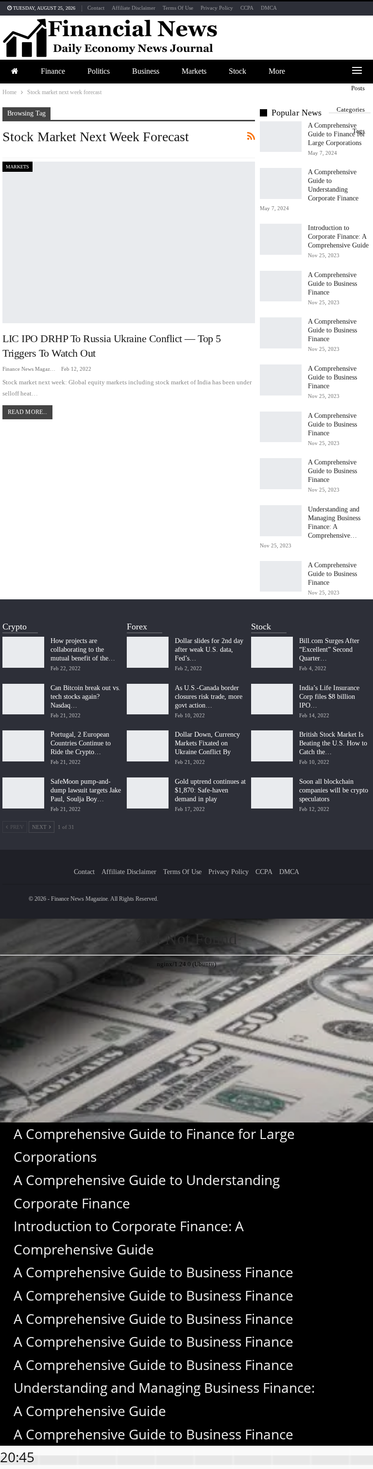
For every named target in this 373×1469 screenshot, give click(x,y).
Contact (95, 8)
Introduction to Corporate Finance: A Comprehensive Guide (338, 236)
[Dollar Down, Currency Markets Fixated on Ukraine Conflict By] (148, 745)
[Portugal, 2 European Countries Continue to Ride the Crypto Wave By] (23, 745)
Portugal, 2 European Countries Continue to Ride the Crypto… (81, 743)
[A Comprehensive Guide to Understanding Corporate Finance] (281, 183)
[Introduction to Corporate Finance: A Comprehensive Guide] (281, 239)
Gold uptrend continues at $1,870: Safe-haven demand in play (210, 790)
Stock (237, 71)
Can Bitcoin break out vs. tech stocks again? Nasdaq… (85, 696)
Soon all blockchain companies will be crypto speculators (333, 790)
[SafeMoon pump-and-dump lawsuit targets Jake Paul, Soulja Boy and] (23, 793)
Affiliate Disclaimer (133, 8)
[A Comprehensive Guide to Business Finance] (281, 286)
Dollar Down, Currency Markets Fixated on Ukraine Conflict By (207, 743)
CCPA (247, 8)
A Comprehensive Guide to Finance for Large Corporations (336, 134)
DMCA (269, 8)
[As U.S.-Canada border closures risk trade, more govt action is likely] (148, 699)
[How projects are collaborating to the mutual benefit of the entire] (23, 652)
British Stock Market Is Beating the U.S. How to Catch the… (333, 743)
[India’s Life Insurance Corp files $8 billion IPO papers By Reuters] (272, 699)
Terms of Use (178, 8)
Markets (194, 71)
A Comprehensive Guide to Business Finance (332, 283)
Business (145, 71)
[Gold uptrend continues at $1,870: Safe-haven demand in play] (148, 793)
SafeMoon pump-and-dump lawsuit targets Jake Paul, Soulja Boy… (86, 790)
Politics (98, 71)
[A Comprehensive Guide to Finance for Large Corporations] (281, 136)
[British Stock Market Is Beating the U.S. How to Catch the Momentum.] (272, 745)
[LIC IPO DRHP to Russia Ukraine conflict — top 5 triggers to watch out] (128, 242)
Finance (53, 71)
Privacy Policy (217, 8)
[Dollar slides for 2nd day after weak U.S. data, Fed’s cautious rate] (148, 652)
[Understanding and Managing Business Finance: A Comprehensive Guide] (281, 520)
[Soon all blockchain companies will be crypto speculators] (272, 793)
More (277, 71)
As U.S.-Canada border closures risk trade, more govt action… (208, 696)
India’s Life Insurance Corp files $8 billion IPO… (329, 696)
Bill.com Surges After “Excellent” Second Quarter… (329, 649)
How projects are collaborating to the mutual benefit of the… (83, 649)
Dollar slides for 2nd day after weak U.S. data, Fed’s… (209, 649)
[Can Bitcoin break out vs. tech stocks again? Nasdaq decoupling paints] (23, 699)
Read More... (27, 412)
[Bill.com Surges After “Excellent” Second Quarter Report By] (272, 652)
